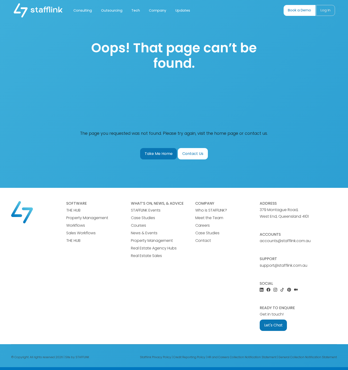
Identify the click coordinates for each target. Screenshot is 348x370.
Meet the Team (209, 218)
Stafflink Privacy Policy (155, 357)
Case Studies (143, 218)
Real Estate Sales (146, 255)
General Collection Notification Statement (308, 357)
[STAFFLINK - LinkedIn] (261, 290)
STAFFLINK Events (146, 210)
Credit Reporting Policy (189, 357)
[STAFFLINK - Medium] (296, 290)
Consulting (82, 10)
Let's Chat (273, 325)
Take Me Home (159, 153)
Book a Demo (299, 10)
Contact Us (192, 153)
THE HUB (73, 210)
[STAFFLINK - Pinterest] (289, 290)
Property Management (152, 240)
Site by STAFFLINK (77, 357)
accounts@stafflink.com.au (285, 241)
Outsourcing (111, 10)
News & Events (144, 233)
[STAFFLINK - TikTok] (282, 290)
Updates (182, 10)
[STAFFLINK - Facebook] (268, 290)
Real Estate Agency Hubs (154, 248)
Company (157, 10)
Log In (325, 10)
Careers (202, 225)
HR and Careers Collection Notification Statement (242, 357)
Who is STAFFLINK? (211, 210)
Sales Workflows (81, 233)
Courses (138, 225)
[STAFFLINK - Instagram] (275, 290)
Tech (135, 10)
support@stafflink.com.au (283, 265)
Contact (203, 240)
